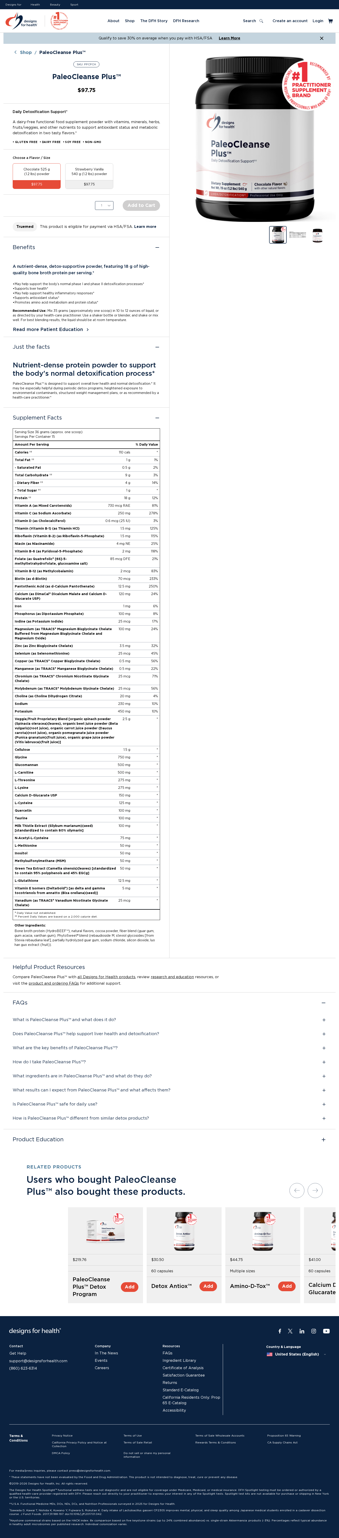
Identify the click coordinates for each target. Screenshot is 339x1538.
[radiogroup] (86, 176)
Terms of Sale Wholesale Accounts (219, 1435)
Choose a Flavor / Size (31, 158)
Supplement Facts (37, 418)
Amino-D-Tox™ (250, 1286)
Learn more (145, 227)
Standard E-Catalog (181, 1390)
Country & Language (283, 1347)
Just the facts (31, 347)
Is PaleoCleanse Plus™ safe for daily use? (55, 1104)
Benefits (24, 247)
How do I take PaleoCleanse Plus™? (49, 1062)
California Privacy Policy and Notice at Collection (79, 1444)
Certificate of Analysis (183, 1368)
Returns (170, 1383)
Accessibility (174, 1410)
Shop (26, 52)
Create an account (290, 21)
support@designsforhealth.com (38, 1361)
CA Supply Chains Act (282, 1442)
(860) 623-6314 (23, 1368)
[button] (253, 139)
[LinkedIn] (302, 1331)
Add (129, 1287)
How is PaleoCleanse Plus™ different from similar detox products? (81, 1118)
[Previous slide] (296, 1190)
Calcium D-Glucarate (324, 1288)
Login (318, 21)
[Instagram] (313, 1331)
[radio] (37, 176)
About (113, 21)
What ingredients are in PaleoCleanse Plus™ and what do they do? (82, 1076)
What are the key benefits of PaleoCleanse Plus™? (65, 1048)
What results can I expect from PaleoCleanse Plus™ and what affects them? (91, 1090)
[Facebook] (280, 1331)
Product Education (38, 1139)
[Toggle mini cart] (330, 21)
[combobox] (296, 1354)
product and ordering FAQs (54, 983)
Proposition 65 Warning (284, 1435)
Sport (74, 4)
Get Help (17, 1353)
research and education (172, 977)
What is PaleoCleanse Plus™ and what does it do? (64, 1020)
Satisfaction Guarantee (184, 1375)
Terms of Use (133, 1435)
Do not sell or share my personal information (147, 1455)
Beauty (55, 4)
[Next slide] (315, 1190)
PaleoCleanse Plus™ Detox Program (91, 1287)
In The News (106, 1353)
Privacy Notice (62, 1435)
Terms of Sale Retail (138, 1442)
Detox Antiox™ (171, 1286)
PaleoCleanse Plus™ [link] (62, 52)
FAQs (20, 1003)
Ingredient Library (179, 1360)
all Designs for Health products (106, 977)
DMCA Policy (61, 1453)
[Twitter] (290, 1331)
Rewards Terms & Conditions (215, 1442)
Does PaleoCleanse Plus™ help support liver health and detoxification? (86, 1034)
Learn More (229, 38)
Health (35, 4)
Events (101, 1360)
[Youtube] (326, 1331)
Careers (102, 1368)
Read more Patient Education (48, 329)
